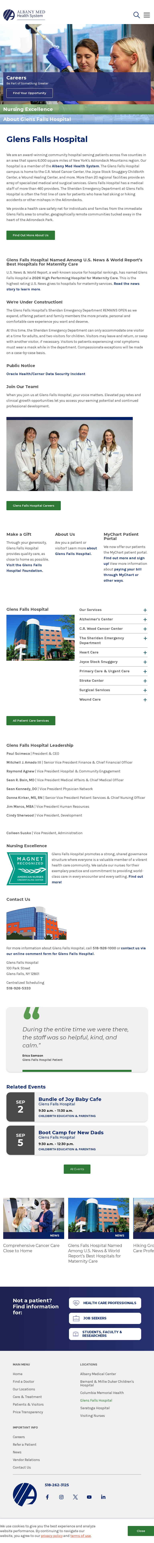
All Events (77, 1169)
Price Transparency (28, 1412)
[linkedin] (103, 1501)
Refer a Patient (24, 1444)
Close (141, 1531)
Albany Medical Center (98, 1374)
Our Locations (24, 1389)
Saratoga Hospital (95, 1408)
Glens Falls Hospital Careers (33, 505)
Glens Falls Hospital (96, 1400)
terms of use (80, 1536)
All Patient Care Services (31, 720)
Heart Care (88, 652)
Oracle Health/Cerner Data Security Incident (45, 374)
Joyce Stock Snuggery (98, 661)
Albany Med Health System (75, 166)
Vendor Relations (26, 1460)
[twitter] (75, 1501)
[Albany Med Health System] (24, 15)
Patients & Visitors (28, 1404)
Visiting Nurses (92, 1415)
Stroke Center (91, 680)
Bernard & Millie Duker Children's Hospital (107, 1383)
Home (17, 1374)
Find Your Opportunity (29, 93)
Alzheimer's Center (96, 619)
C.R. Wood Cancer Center (101, 628)
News (17, 1452)
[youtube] (89, 1501)
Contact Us (22, 1467)
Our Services (90, 610)
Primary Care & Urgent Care (104, 671)
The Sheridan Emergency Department (101, 640)
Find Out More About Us (31, 235)
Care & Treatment (27, 1397)
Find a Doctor (23, 1381)
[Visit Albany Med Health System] (25, 1505)
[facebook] (47, 1501)
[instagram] (61, 1501)
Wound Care (90, 699)
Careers (19, 1437)
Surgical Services (94, 690)
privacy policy (52, 1536)
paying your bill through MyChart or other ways (123, 575)
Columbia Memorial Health (102, 1393)
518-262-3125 (57, 1485)
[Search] (137, 15)
